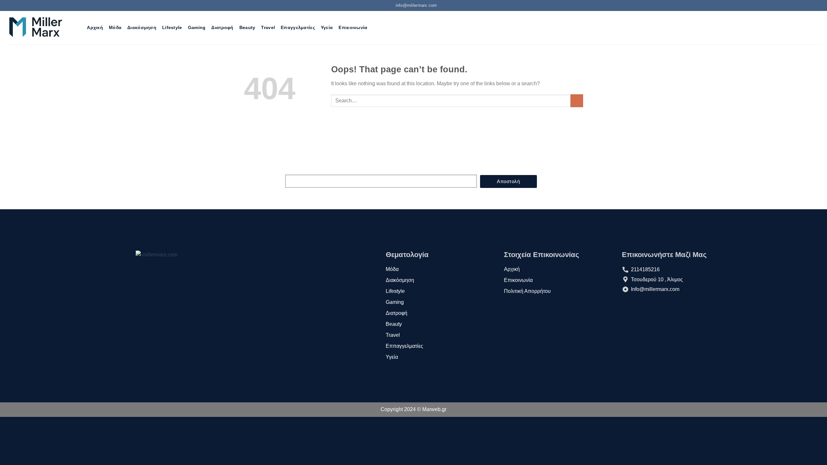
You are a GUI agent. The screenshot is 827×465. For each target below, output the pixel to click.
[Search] (78, 27)
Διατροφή (222, 27)
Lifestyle (172, 27)
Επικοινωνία (353, 27)
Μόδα (115, 27)
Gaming (197, 27)
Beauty (247, 27)
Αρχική (95, 27)
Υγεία (327, 27)
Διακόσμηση (141, 27)
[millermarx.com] (35, 27)
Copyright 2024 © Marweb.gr (413, 409)
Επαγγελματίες (298, 27)
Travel (268, 27)
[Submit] (577, 100)
